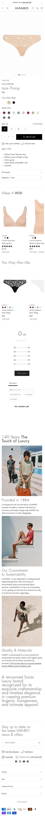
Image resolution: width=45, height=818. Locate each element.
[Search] (7, 8)
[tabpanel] (22, 409)
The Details (6, 172)
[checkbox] (13, 399)
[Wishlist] (33, 8)
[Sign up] (39, 742)
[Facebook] (16, 761)
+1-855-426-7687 (26, 2)
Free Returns (30, 144)
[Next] (39, 293)
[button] (22, 347)
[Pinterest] (27, 761)
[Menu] (2, 8)
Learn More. (24, 593)
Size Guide (38, 124)
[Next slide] (41, 2)
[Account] (37, 8)
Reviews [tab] (13, 383)
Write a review (22, 373)
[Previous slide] (2, 2)
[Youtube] (24, 761)
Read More (27, 513)
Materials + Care (8, 178)
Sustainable (9, 757)
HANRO (24, 802)
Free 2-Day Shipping (12, 144)
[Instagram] (20, 761)
